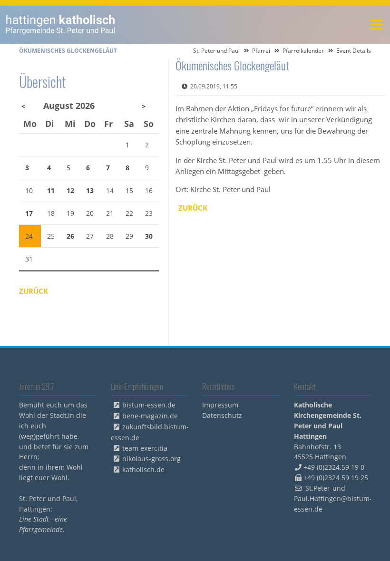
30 (149, 236)
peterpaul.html (61, 24)
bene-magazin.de (150, 415)
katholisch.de (143, 469)
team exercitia (144, 448)
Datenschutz (222, 415)
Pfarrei (261, 51)
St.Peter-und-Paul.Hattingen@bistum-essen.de (333, 498)
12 (70, 190)
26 (70, 236)
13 (90, 190)
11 (51, 190)
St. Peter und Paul (216, 51)
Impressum (220, 404)
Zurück (192, 208)
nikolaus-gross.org (151, 458)
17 (29, 213)
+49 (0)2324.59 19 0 (333, 467)
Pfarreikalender (303, 51)
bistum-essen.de (149, 404)
